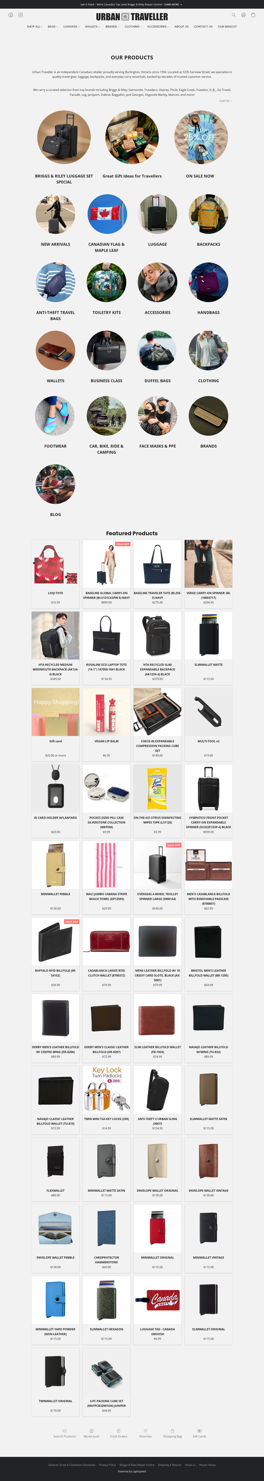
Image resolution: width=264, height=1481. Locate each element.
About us (190, 1465)
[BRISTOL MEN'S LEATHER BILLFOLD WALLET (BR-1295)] (208, 941)
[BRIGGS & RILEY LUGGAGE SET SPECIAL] (64, 137)
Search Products (65, 1436)
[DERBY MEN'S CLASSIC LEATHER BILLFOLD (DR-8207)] (106, 1018)
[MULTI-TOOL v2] (208, 712)
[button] (132, 16)
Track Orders (118, 1436)
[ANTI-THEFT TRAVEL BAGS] (55, 282)
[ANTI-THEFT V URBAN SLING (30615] (157, 1090)
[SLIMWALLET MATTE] (208, 635)
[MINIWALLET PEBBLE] (55, 865)
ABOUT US (181, 26)
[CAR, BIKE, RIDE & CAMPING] (106, 416)
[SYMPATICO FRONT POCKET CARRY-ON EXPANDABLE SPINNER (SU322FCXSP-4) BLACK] (208, 789)
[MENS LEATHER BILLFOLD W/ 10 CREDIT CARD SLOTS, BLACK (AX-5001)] (157, 941)
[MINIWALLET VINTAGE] (208, 1228)
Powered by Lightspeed (132, 1471)
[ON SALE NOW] (200, 137)
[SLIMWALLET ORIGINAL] (208, 1300)
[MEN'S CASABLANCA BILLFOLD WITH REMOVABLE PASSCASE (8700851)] (208, 865)
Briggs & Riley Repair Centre (136, 1465)
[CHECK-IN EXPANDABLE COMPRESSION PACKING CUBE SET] (157, 712)
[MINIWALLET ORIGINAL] (157, 1228)
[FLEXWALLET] (55, 1161)
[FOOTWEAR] (55, 416)
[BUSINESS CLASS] (106, 350)
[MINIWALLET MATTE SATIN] (106, 1161)
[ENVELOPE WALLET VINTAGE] (208, 1161)
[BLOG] (55, 484)
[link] (173, 4)
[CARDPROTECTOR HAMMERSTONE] (106, 1228)
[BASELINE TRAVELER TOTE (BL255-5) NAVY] (157, 564)
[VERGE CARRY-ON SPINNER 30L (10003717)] (208, 564)
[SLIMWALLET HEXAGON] (106, 1300)
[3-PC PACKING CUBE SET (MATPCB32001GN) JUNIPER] (106, 1372)
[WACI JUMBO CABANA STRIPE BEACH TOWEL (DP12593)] (106, 865)
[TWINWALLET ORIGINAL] (55, 1372)
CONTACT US (203, 26)
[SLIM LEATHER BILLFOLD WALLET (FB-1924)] (157, 1018)
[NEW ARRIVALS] (55, 214)
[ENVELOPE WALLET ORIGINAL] (157, 1161)
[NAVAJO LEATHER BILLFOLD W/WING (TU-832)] (208, 1018)
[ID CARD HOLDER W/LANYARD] (55, 789)
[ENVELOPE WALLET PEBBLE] (55, 1228)
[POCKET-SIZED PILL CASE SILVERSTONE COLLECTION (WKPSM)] (106, 789)
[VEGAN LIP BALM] (106, 712)
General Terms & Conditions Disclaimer (72, 1465)
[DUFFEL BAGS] (157, 350)
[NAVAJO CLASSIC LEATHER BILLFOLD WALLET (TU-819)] (55, 1090)
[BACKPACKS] (208, 214)
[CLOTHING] (208, 350)
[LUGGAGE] (157, 214)
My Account (91, 1436)
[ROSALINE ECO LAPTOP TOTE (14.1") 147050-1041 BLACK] (106, 635)
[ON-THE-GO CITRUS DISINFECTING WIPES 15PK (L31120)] (157, 789)
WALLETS (91, 26)
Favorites (145, 1436)
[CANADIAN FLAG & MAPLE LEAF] (106, 214)
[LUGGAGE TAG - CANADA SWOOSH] (157, 1300)
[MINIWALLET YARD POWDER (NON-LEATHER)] (55, 1300)
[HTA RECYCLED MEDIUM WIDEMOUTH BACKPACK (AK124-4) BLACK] (55, 635)
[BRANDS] (208, 416)
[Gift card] (55, 712)
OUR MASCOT (227, 26)
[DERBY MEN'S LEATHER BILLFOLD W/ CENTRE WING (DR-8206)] (55, 1018)
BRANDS (112, 26)
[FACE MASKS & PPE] (157, 416)
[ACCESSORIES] (157, 282)
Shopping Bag (172, 1436)
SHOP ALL (34, 26)
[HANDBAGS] (208, 282)
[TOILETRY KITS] (106, 282)
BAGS (52, 26)
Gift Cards (199, 1436)
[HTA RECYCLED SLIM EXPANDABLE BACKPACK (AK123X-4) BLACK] (157, 635)
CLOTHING (132, 26)
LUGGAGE (70, 26)
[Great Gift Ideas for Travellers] (132, 137)
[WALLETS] (55, 350)
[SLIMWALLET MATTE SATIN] (208, 1090)
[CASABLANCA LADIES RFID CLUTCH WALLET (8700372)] (106, 941)
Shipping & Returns (169, 1465)
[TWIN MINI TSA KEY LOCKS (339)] (106, 1090)
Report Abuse (207, 1465)
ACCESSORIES (157, 26)
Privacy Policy (107, 1465)
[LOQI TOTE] (55, 564)
